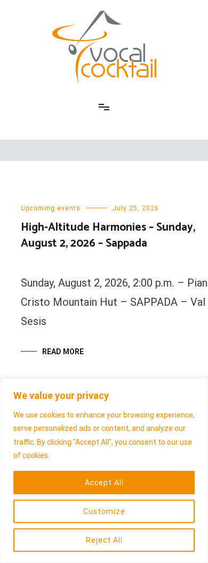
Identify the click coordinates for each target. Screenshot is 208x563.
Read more (63, 351)
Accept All (104, 482)
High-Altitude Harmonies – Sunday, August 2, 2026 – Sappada (108, 235)
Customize (104, 511)
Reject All (104, 540)
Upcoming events (51, 208)
